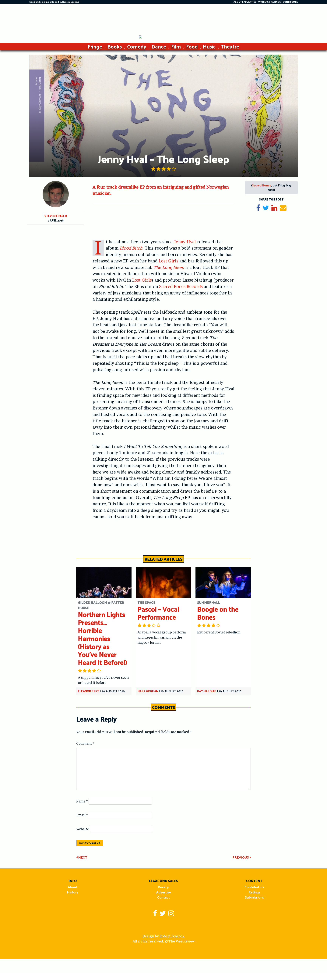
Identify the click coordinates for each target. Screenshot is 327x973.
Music (209, 46)
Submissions (254, 897)
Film (176, 46)
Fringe (95, 46)
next (82, 857)
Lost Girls (168, 261)
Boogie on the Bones (217, 613)
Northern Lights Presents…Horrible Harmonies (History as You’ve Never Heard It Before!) (102, 638)
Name (82, 801)
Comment (85, 743)
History (72, 892)
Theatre (230, 46)
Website (82, 829)
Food (192, 46)
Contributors (254, 887)
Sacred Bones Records (181, 286)
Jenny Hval (185, 241)
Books (114, 46)
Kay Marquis (206, 691)
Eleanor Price (89, 691)
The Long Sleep (168, 267)
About (73, 887)
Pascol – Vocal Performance (158, 613)
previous (241, 857)
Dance (159, 46)
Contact (163, 897)
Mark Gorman (148, 691)
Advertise (163, 892)
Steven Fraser (55, 215)
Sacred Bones (261, 185)
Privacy (163, 887)
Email (82, 815)
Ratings (254, 892)
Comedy (136, 46)
